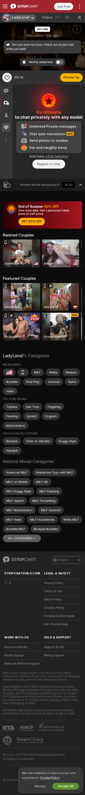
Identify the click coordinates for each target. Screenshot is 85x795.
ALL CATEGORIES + (22, 538)
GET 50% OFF (32, 221)
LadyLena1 (13, 355)
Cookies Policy (54, 607)
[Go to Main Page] (26, 6)
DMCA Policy (53, 599)
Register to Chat (48, 164)
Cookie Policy (49, 777)
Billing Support (54, 655)
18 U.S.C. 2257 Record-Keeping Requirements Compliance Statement (34, 757)
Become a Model (15, 647)
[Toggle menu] (5, 6)
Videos (51, 17)
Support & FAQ (54, 647)
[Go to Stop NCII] (30, 740)
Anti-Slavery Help (56, 624)
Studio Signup (14, 655)
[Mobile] (23, 372)
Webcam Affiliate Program (22, 663)
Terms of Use (53, 591)
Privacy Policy (53, 583)
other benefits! (57, 156)
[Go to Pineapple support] (8, 740)
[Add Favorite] (7, 77)
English (63, 560)
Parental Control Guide (59, 616)
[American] (9, 372)
